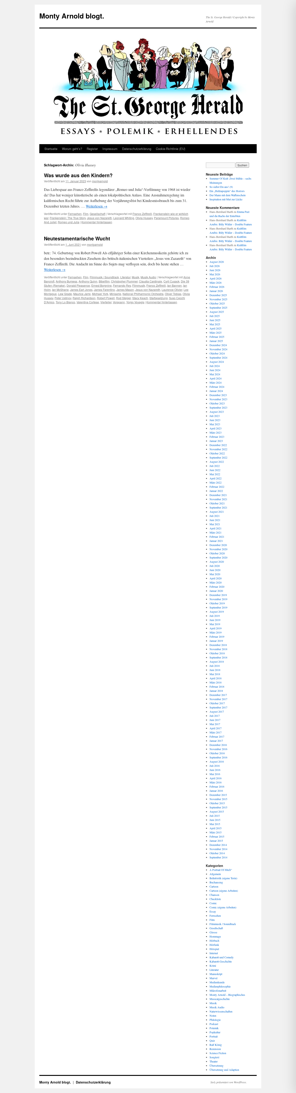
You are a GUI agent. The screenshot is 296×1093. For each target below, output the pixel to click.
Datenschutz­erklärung (136, 148)
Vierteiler (105, 302)
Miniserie (115, 294)
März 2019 (216, 632)
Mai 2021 (215, 524)
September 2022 (218, 457)
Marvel (213, 978)
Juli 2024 (215, 366)
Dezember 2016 (218, 745)
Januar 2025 (216, 341)
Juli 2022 (215, 466)
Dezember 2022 (218, 445)
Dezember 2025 (218, 295)
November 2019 (218, 599)
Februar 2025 (217, 336)
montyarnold (100, 181)
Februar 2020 (217, 586)
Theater (214, 1061)
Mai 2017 (215, 724)
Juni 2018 (215, 670)
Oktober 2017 (217, 703)
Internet (214, 953)
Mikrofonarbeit (218, 990)
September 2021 (218, 507)
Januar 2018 (216, 690)
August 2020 (217, 561)
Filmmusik (138, 285)
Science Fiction (218, 1053)
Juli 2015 (215, 815)
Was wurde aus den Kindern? (78, 175)
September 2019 (218, 607)
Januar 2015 (216, 840)
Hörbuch (214, 940)
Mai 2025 (215, 324)
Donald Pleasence (78, 285)
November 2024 (218, 349)
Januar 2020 (216, 591)
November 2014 (218, 849)
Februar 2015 (217, 836)
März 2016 (216, 782)
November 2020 (218, 549)
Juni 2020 (215, 570)
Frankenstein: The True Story (68, 218)
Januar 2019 (216, 641)
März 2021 (216, 532)
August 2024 (217, 361)
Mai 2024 (215, 374)
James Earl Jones (81, 290)
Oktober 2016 (217, 753)
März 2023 (216, 432)
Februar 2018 (217, 686)
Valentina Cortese (88, 302)
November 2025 (218, 299)
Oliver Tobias (173, 294)
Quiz (212, 1040)
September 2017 (218, 707)
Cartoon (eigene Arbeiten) (224, 890)
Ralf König (216, 1044)
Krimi (213, 965)
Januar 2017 (216, 740)
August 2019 (217, 611)
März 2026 (216, 282)
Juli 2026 (215, 266)
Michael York (100, 294)
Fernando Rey (122, 285)
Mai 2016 (215, 774)
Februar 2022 (217, 486)
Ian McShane (60, 290)
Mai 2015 (215, 824)
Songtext (214, 1057)
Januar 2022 (216, 491)
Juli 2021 (215, 516)
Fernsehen (75, 214)
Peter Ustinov (63, 298)
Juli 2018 (215, 666)
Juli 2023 (215, 416)
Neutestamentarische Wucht (77, 238)
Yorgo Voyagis (135, 302)
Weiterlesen (96, 206)
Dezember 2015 (218, 795)
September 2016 (218, 757)
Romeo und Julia (68, 222)
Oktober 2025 (217, 303)
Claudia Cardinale (150, 281)
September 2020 (218, 557)
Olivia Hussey (144, 218)
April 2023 (216, 428)
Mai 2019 (215, 624)
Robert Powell (106, 298)
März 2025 (216, 332)
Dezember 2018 (218, 645)
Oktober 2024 (217, 353)
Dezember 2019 (218, 595)
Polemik (214, 1028)
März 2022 (216, 482)
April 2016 (216, 778)
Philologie (215, 1020)
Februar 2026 (217, 287)
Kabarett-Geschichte (221, 961)
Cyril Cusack (171, 281)
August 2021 (217, 511)
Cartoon (214, 886)
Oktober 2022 (217, 453)
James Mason (125, 290)
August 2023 (217, 411)
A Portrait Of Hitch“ (221, 870)
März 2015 (216, 832)
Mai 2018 (215, 674)
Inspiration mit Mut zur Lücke (226, 199)
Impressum (109, 148)
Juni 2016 (215, 770)
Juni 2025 (215, 320)
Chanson (214, 895)
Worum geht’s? (72, 148)
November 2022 (218, 449)
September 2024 (218, 357)
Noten (213, 1015)
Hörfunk (214, 945)
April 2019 (216, 628)
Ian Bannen (174, 285)
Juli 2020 (215, 566)
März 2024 (216, 382)
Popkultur (215, 1032)
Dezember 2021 (218, 495)
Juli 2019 (215, 616)
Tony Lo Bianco (65, 302)
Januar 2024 (216, 391)
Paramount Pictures (166, 218)
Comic (213, 903)
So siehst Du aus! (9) (221, 187)
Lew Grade (65, 294)
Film (85, 214)
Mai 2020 (215, 574)
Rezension (215, 1049)
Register (92, 148)
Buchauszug (216, 882)
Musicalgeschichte (220, 999)
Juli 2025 (215, 316)
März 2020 (216, 582)
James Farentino (104, 290)
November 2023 (218, 399)
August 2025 (217, 312)
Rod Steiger (123, 298)
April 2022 (216, 478)
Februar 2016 (217, 786)
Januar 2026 (216, 291)
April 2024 (216, 378)
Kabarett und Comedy (222, 957)
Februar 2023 (217, 436)
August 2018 (217, 661)
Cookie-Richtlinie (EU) (170, 148)
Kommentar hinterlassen (96, 222)
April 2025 (216, 328)
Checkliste (215, 899)
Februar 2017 (217, 736)
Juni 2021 (215, 520)
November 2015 (218, 799)
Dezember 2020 (218, 545)
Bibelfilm (104, 281)
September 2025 (218, 307)
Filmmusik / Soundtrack (104, 277)
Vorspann (119, 302)
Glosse (213, 932)
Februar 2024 (217, 386)
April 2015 (216, 828)
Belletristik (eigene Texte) (223, 878)
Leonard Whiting (123, 218)
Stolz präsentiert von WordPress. (228, 1082)
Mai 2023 (215, 424)
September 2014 (218, 857)
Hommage (215, 936)
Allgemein (215, 874)
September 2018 (218, 657)
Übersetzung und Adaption (224, 1069)
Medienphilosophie (220, 986)
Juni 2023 (215, 420)
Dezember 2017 (218, 695)
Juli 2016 (215, 765)
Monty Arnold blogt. (71, 16)
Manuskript (216, 974)
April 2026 (216, 278)
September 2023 (218, 407)
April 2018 (216, 678)
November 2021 (218, 499)
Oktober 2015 (217, 803)
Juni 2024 (215, 370)
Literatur (125, 277)
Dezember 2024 (218, 345)
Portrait (214, 1036)
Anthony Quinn (88, 281)
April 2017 (216, 728)
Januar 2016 (216, 790)
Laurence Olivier (172, 290)
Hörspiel (214, 949)
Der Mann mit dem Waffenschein (228, 195)
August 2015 (217, 811)
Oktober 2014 (217, 853)
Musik (135, 277)
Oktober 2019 (217, 603)
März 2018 (216, 682)
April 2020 (216, 578)
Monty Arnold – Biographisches (227, 995)
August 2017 (217, 711)
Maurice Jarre (82, 294)
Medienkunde (217, 982)
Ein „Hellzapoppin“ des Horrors (227, 191)
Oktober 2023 (217, 403)
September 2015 (218, 807)
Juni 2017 (215, 720)
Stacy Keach (140, 298)
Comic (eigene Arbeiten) (223, 907)
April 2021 (216, 528)
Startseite (50, 148)
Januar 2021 (216, 541)
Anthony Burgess (66, 281)
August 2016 (217, 761)
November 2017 (218, 699)
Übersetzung (216, 1065)
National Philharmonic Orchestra (143, 294)
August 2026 (217, 262)
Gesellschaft (97, 214)
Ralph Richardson (84, 298)
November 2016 (218, 749)
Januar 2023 (216, 441)
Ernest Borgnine (101, 285)
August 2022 (217, 461)
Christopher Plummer (124, 281)
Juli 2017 (215, 715)
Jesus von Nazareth (99, 218)
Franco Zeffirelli (142, 214)
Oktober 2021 (217, 503)
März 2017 (216, 732)
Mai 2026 (215, 274)
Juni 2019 (215, 620)
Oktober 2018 (217, 653)
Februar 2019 (217, 636)
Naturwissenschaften (221, 1011)
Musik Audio (148, 277)
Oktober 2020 (217, 553)
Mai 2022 (215, 474)
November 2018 (218, 649)
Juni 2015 (215, 820)
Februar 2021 (217, 536)
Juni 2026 (215, 270)
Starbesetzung (158, 298)
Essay (213, 911)
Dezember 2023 (218, 395)
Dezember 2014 (218, 845)
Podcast (214, 1024)
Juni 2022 (215, 470)
